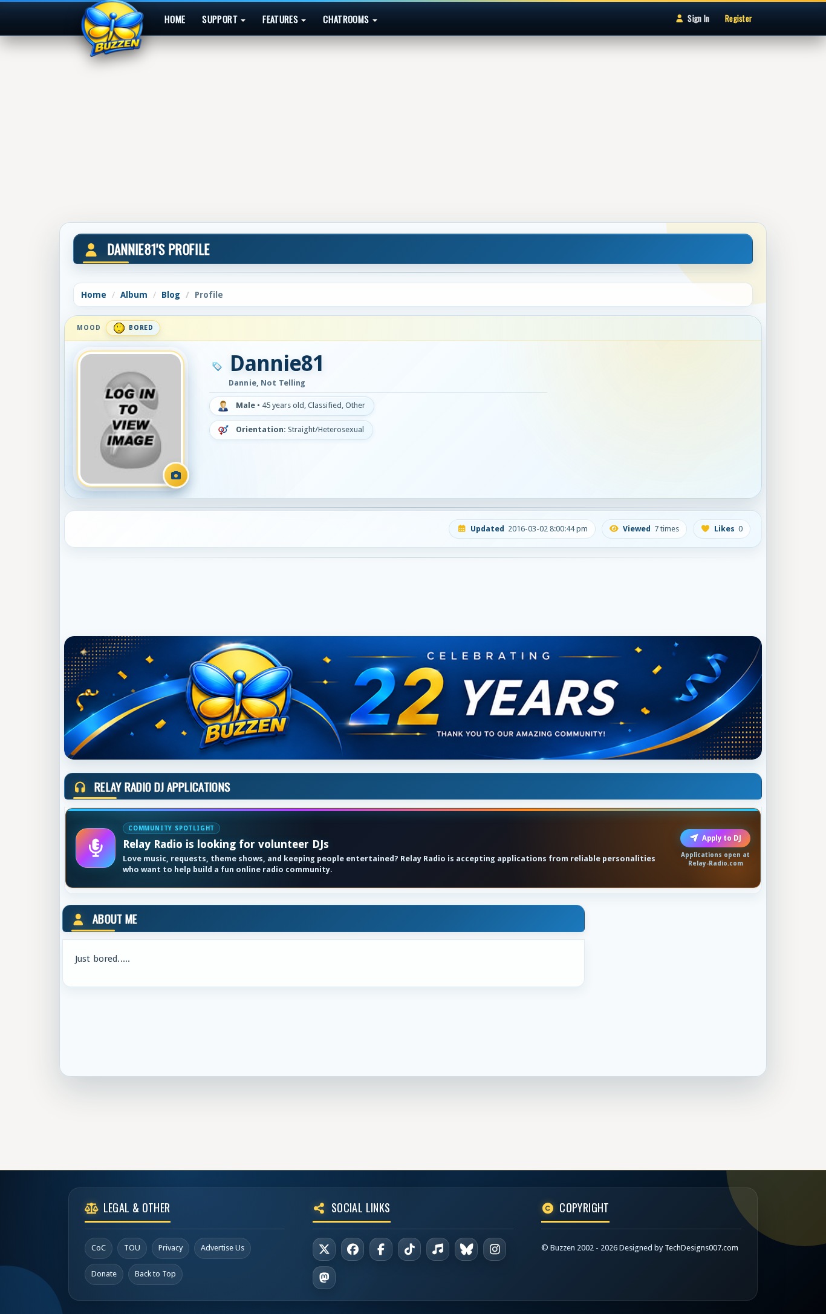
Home (174, 18)
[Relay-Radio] (437, 1249)
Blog (170, 295)
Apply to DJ (721, 838)
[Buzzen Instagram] (494, 1249)
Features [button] (281, 18)
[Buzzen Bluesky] (466, 1249)
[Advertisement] (413, 123)
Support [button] (220, 18)
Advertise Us (222, 1247)
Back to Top (155, 1273)
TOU (132, 1247)
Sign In (698, 18)
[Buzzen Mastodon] (324, 1277)
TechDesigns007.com (701, 1247)
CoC (98, 1247)
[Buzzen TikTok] (409, 1249)
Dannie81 (277, 364)
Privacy (170, 1247)
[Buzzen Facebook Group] (380, 1249)
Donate (104, 1273)
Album (134, 295)
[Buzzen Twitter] (324, 1249)
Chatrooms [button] (347, 18)
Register (738, 18)
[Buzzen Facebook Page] (352, 1249)
